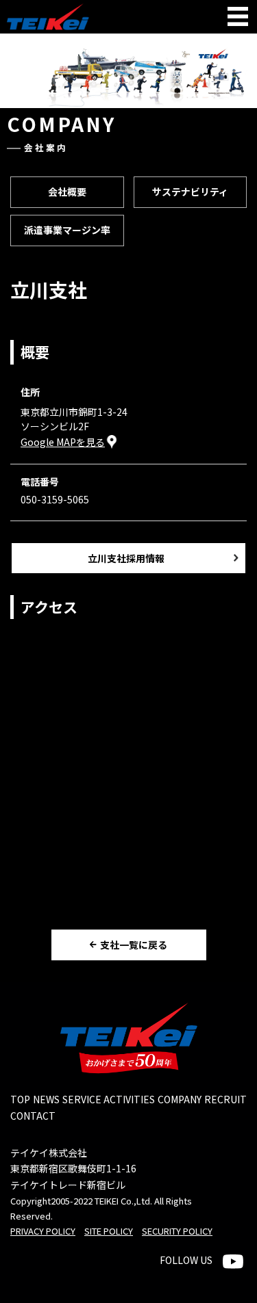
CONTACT (33, 1115)
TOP (20, 1099)
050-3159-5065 (55, 499)
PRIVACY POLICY (42, 1230)
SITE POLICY (108, 1230)
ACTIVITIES (129, 1099)
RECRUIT (225, 1099)
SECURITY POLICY (177, 1230)
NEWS (46, 1099)
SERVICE (81, 1099)
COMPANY (179, 1099)
